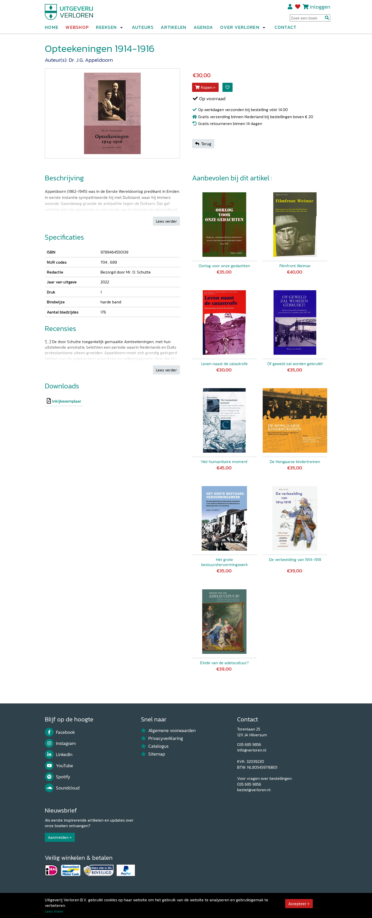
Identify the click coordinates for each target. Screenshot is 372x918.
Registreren (290, 7)
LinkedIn (64, 754)
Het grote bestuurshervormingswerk (224, 562)
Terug (206, 144)
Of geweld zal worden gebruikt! (295, 364)
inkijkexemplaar (66, 401)
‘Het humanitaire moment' (224, 461)
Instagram (66, 743)
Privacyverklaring (165, 738)
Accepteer (297, 904)
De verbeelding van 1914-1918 (295, 559)
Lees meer (54, 911)
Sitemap (156, 754)
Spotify (63, 777)
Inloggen (320, 7)
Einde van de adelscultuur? (224, 663)
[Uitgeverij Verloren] (69, 11)
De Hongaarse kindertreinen (295, 461)
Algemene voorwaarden (172, 730)
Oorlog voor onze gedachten (224, 266)
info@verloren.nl (251, 750)
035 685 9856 (249, 744)
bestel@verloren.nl (254, 790)
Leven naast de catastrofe (224, 364)
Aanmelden (58, 837)
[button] (121, 27)
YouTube (64, 765)
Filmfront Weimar (295, 266)
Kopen (206, 87)
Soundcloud (67, 788)
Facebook (65, 732)
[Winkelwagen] (305, 7)
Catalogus (158, 746)
